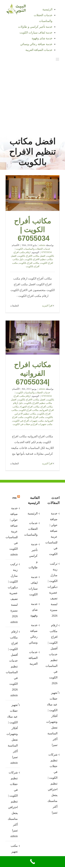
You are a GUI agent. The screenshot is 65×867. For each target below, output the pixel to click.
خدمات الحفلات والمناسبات (32, 528)
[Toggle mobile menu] (58, 59)
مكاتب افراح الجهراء (30, 406)
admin (42, 245)
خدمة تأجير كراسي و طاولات (33, 556)
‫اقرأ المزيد (47, 305)
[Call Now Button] (32, 861)
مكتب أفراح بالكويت (34, 417)
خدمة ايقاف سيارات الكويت (33, 585)
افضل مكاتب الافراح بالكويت (31, 255)
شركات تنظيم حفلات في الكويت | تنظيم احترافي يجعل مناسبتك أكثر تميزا (13, 801)
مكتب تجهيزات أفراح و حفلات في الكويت (32, 424)
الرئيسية (33, 513)
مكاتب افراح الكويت (28, 410)
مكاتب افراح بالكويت (29, 263)
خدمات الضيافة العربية (33, 658)
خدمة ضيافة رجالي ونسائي (33, 634)
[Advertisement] (32, 99)
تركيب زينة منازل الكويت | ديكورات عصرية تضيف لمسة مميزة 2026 (13, 590)
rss (14, 498)
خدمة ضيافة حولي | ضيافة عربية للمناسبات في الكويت (12, 528)
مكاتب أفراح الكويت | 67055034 (32, 193)
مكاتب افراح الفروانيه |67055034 (32, 337)
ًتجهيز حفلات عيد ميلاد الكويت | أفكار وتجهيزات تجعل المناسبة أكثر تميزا (12, 731)
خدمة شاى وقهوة (34, 609)
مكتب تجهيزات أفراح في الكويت (28, 420)
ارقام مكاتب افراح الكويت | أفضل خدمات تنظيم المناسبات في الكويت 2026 (12, 660)
